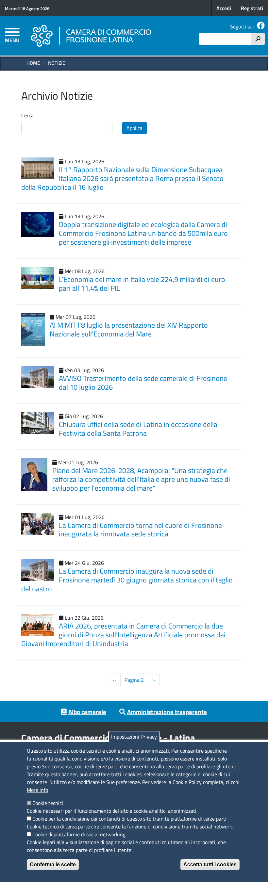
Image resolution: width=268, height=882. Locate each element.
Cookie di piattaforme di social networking (79, 834)
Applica (134, 128)
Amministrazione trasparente (167, 711)
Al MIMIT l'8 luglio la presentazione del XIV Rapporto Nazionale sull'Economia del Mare (129, 329)
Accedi (223, 8)
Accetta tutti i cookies (210, 864)
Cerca (27, 115)
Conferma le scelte (53, 864)
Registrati (252, 8)
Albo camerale (87, 711)
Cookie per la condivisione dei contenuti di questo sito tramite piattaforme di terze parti (129, 819)
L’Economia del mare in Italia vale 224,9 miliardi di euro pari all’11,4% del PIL (142, 284)
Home (33, 63)
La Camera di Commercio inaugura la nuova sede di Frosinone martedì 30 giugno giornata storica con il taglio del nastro (127, 579)
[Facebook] (261, 26)
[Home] (91, 36)
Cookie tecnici (47, 803)
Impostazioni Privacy (134, 737)
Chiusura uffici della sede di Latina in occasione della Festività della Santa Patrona (138, 429)
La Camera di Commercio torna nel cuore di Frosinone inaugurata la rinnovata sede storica (140, 530)
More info (37, 790)
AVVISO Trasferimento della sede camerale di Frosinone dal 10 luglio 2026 (143, 383)
